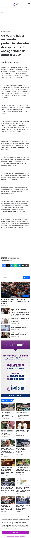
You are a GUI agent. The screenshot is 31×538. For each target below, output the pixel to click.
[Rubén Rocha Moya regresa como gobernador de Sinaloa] (5, 328)
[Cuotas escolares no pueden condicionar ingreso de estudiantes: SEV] (8, 425)
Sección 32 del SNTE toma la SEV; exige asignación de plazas (7, 488)
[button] (28, 516)
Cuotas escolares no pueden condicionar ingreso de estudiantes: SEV (7, 432)
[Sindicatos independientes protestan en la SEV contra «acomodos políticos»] (8, 500)
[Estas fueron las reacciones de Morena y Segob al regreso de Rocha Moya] (5, 321)
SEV (18, 258)
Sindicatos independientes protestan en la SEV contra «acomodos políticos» (7, 508)
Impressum (22, 536)
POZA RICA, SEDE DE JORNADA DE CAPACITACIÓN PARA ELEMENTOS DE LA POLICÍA (15, 301)
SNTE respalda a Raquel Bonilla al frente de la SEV (23, 431)
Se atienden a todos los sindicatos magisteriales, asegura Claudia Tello (23, 470)
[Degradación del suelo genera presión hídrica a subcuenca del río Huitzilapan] (23, 482)
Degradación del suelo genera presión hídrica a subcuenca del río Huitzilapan (23, 489)
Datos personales (12, 258)
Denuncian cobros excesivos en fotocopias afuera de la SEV (22, 414)
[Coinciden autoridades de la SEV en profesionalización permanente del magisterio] (23, 500)
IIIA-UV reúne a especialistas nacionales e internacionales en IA (7, 414)
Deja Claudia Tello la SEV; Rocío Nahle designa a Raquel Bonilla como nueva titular (7, 470)
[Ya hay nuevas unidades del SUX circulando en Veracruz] (23, 443)
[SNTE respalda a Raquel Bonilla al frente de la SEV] (23, 425)
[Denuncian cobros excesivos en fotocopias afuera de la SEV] (23, 407)
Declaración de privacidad (13, 536)
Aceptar (15, 532)
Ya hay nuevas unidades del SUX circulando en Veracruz (21, 450)
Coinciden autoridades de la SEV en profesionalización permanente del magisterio (23, 508)
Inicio (3, 31)
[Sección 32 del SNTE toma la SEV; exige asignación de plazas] (8, 482)
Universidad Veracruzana (7, 260)
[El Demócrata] (15, 3)
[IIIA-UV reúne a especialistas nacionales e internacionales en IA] (8, 407)
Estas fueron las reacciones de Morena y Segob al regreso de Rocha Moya (20, 320)
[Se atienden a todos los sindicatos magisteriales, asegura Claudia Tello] (23, 462)
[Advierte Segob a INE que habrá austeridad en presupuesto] (5, 335)
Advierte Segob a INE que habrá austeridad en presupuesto (20, 333)
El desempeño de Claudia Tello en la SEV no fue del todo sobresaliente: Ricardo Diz (8, 451)
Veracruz (8, 31)
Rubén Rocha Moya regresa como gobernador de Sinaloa (19, 326)
